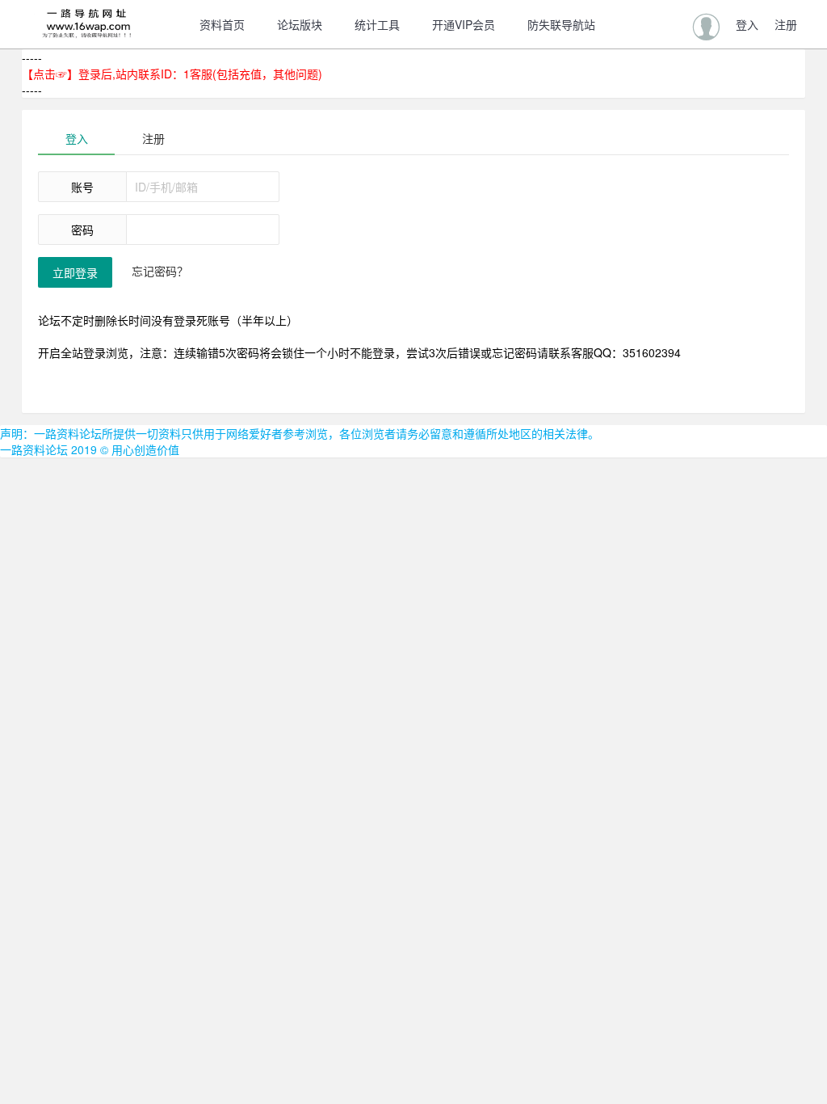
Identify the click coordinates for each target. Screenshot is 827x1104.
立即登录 (75, 272)
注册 (153, 138)
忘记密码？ (160, 271)
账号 (82, 187)
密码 (82, 229)
